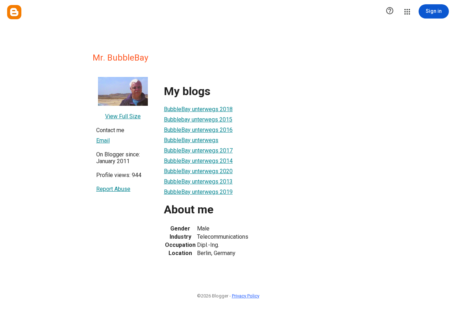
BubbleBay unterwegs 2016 (198, 129)
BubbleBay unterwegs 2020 (198, 171)
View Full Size (123, 116)
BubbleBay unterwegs (191, 140)
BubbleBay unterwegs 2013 (198, 181)
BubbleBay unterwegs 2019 (198, 191)
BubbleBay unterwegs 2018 (198, 109)
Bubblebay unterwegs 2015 (198, 119)
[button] (389, 11)
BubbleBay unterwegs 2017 (198, 150)
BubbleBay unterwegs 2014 (198, 160)
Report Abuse (113, 189)
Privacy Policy (245, 296)
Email (103, 140)
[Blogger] (14, 12)
